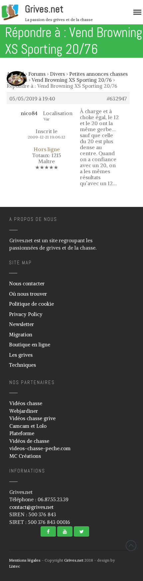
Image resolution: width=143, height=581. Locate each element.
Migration (20, 334)
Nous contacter (27, 283)
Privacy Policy (26, 314)
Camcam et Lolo (28, 426)
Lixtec (14, 566)
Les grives (21, 355)
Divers (57, 74)
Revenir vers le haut (131, 545)
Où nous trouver (28, 294)
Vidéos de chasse (29, 441)
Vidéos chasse (25, 403)
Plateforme (21, 433)
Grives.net (44, 9)
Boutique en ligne (29, 344)
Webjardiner (23, 411)
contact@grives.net (31, 507)
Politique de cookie (31, 304)
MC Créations (25, 456)
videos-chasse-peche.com (40, 448)
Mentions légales (25, 560)
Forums (37, 74)
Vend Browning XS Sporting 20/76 (72, 80)
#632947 (117, 98)
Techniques (22, 365)
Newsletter (21, 324)
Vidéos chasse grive (32, 418)
